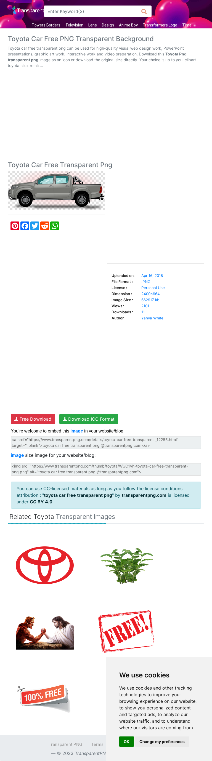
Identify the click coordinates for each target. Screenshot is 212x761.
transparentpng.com (144, 495)
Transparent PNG (65, 744)
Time (187, 25)
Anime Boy (128, 25)
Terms (97, 744)
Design (108, 25)
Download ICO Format (91, 419)
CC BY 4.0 (41, 501)
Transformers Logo (160, 25)
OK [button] (126, 741)
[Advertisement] (106, 115)
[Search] (144, 11)
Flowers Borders (46, 25)
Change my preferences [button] (162, 741)
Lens (92, 25)
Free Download (34, 419)
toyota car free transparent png (78, 495)
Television (74, 25)
